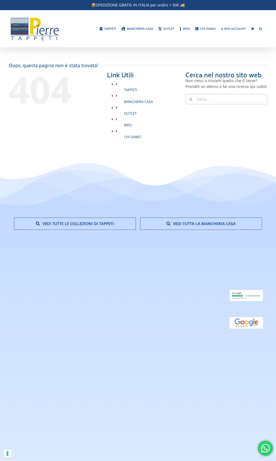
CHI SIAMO (132, 137)
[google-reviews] (246, 319)
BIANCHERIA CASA (138, 101)
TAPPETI (130, 89)
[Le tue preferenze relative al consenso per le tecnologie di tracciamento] (7, 453)
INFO (128, 125)
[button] (260, 28)
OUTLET (130, 113)
